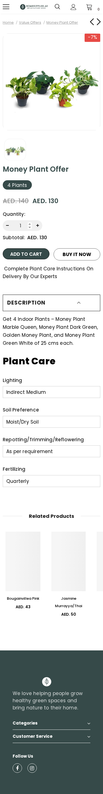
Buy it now (77, 254)
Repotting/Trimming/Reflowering (43, 439)
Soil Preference (21, 410)
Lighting (12, 380)
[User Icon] (73, 7)
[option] (51, 82)
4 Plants (17, 185)
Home (8, 22)
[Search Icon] (57, 7)
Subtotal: (14, 237)
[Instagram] (32, 768)
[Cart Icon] (89, 7)
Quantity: (14, 214)
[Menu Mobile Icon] (6, 7)
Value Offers (30, 22)
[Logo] (33, 7)
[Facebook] (17, 768)
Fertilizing (14, 469)
